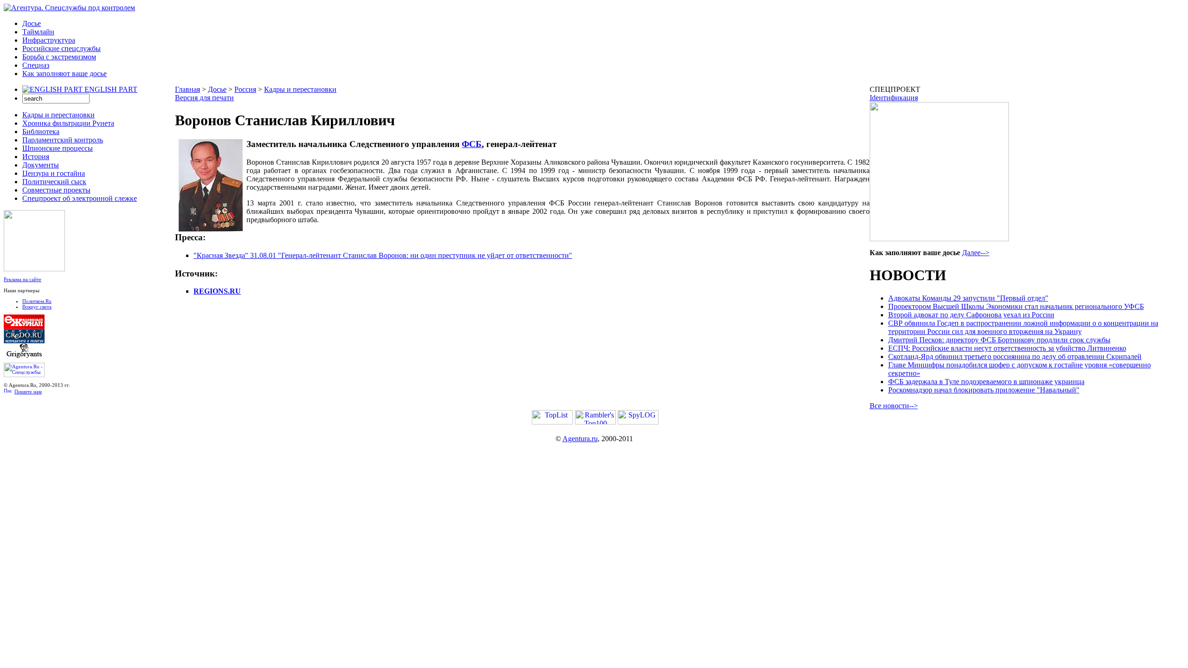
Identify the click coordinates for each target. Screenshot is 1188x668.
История (35, 157)
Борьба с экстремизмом (59, 57)
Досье (31, 23)
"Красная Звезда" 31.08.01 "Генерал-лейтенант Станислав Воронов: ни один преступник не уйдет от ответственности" (383, 255)
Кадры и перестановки (58, 115)
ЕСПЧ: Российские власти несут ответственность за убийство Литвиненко (1007, 348)
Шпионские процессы (57, 148)
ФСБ (472, 144)
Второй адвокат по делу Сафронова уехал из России (971, 315)
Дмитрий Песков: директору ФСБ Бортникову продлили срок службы (999, 340)
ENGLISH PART (110, 89)
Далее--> (975, 253)
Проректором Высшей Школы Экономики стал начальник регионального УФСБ (1016, 306)
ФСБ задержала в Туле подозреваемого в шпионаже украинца (986, 381)
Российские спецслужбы (61, 48)
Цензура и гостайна (53, 173)
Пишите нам (28, 391)
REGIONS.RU (217, 291)
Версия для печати (204, 98)
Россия (245, 89)
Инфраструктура (48, 40)
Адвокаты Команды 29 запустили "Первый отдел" (968, 298)
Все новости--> (894, 406)
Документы (40, 165)
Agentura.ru (580, 439)
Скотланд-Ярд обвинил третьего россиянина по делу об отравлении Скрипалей (1015, 356)
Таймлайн (38, 32)
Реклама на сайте (22, 279)
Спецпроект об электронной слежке (79, 198)
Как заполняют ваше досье (64, 73)
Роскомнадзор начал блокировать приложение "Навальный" (983, 390)
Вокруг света (37, 306)
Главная (187, 89)
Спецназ (35, 65)
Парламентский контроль (62, 140)
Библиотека (40, 131)
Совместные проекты (56, 190)
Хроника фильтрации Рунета (68, 123)
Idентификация (894, 98)
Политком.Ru (37, 301)
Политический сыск (54, 182)
